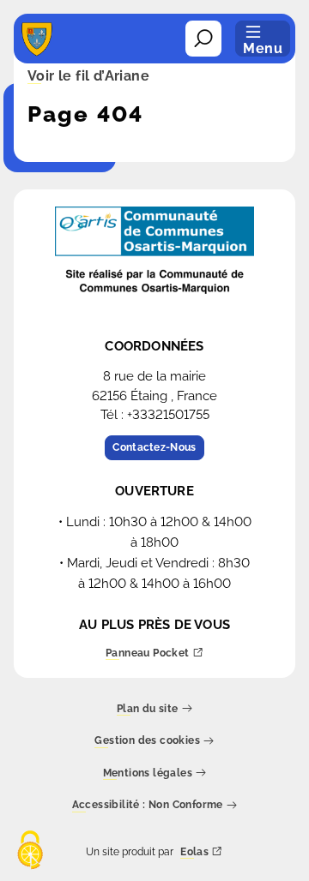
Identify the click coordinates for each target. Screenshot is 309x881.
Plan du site (148, 709)
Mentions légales (147, 773)
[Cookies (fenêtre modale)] (30, 851)
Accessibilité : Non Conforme (147, 806)
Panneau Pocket (148, 653)
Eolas (194, 852)
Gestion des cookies (147, 741)
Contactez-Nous (154, 447)
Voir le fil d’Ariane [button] (88, 77)
